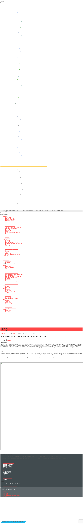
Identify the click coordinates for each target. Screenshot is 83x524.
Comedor (7, 251)
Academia (5, 221)
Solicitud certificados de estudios (12, 254)
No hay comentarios (4, 342)
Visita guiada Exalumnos (10, 259)
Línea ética (5, 496)
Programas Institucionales (11, 228)
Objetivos (7, 238)
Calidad (4, 236)
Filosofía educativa (9, 218)
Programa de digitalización (11, 249)
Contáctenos (6, 260)
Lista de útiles (60, 210)
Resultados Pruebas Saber (11, 233)
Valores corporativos (10, 219)
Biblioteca (7, 240)
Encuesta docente (9, 222)
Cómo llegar (8, 261)
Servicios (5, 250)
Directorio (7, 262)
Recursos (5, 239)
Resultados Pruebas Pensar (11, 234)
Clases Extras (8, 253)
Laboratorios (8, 246)
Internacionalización (10, 226)
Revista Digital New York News (42, 210)
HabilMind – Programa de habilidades (13, 243)
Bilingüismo (8, 230)
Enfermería (7, 244)
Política (7, 237)
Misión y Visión (8, 217)
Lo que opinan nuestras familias (12, 232)
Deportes (7, 231)
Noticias (4, 491)
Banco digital (8, 241)
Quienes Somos (8, 257)
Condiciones (5, 494)
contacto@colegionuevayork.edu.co (10, 486)
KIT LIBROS (52, 210)
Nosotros (5, 216)
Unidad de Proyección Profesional (13, 227)
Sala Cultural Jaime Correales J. (12, 242)
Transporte (7, 252)
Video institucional (9, 220)
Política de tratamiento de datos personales (11, 495)
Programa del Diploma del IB (27, 210)
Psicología (7, 245)
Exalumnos (5, 256)
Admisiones (5, 255)
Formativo (7, 229)
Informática (8, 248)
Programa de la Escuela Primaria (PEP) (14, 225)
